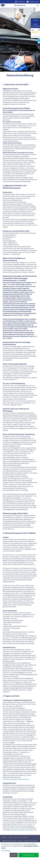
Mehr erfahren (6, 850)
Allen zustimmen (28, 855)
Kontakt (10, 837)
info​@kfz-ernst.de (34, 1)
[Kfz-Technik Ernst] (3, 5)
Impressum (17, 837)
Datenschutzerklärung (9, 841)
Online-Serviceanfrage (35, 25)
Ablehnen (14, 855)
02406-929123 (21, 1)
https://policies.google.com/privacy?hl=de (16, 779)
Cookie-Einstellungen (30, 841)
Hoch (4, 837)
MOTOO (20, 841)
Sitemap (25, 837)
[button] (2, 40)
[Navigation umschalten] (37, 5)
